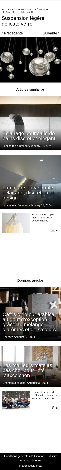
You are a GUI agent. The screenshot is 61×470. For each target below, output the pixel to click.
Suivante (50, 33)
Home (5, 9)
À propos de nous (30, 460)
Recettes (8, 337)
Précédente (13, 33)
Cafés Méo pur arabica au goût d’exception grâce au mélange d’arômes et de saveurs (29, 322)
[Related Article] (30, 123)
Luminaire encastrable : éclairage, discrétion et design (29, 192)
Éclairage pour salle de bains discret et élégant (29, 136)
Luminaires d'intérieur (15, 146)
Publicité (52, 456)
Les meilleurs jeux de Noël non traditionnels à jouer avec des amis (44, 395)
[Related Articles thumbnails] (16, 241)
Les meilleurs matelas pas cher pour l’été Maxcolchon (27, 370)
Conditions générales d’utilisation (24, 456)
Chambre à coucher (14, 382)
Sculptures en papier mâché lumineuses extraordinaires (43, 217)
